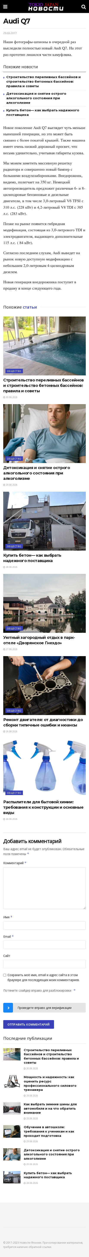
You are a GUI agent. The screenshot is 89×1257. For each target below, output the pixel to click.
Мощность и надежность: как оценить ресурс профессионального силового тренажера (50, 1083)
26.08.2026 (11, 731)
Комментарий (15, 863)
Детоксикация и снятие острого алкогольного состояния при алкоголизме (36, 98)
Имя (8, 917)
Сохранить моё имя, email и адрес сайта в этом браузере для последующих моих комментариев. (43, 977)
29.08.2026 (11, 484)
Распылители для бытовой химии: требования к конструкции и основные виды (43, 807)
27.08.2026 (11, 649)
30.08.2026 (11, 397)
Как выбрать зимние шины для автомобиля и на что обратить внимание (50, 1108)
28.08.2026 (11, 567)
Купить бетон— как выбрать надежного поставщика (48, 1175)
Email (8, 936)
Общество (14, 371)
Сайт (6, 956)
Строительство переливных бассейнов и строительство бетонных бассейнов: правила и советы (43, 81)
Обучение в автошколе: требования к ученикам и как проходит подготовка (49, 1131)
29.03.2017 (10, 33)
